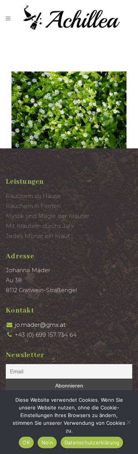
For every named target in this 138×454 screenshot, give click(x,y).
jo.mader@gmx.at (40, 324)
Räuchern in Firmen (33, 206)
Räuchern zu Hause (33, 196)
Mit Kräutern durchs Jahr (40, 225)
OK (26, 442)
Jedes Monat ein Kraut (38, 235)
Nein (47, 442)
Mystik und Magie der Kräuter (47, 216)
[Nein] (128, 422)
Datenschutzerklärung (91, 442)
